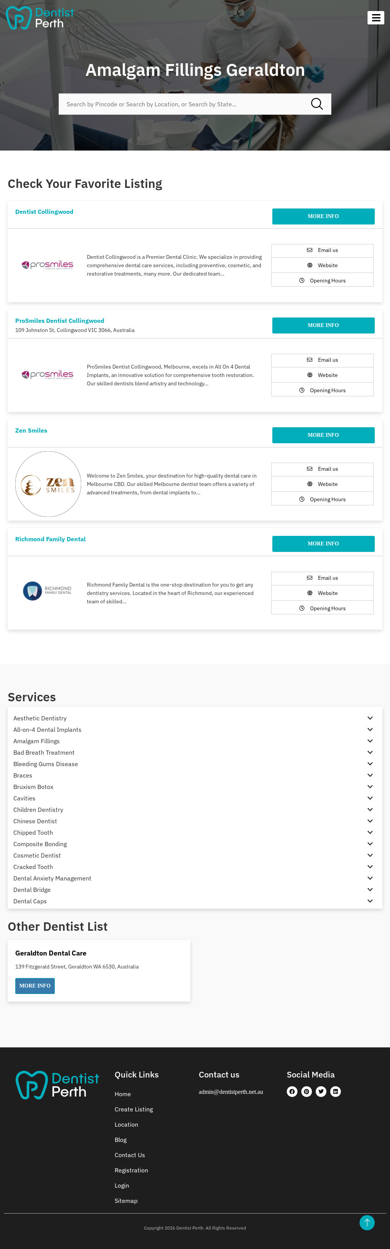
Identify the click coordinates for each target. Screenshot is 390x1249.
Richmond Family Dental (50, 539)
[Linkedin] (335, 1091)
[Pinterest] (306, 1091)
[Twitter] (321, 1091)
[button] (35, 986)
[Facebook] (292, 1091)
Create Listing (134, 1109)
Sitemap (126, 1200)
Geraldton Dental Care (50, 953)
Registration (131, 1170)
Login (122, 1185)
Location (126, 1124)
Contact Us (130, 1155)
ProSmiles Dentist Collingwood (59, 320)
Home (123, 1094)
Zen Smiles (31, 430)
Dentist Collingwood (44, 211)
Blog (120, 1139)
